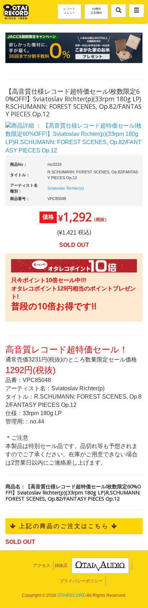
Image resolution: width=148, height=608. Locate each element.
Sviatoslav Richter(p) (65, 188)
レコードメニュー (69, 10)
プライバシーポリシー (81, 580)
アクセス (41, 565)
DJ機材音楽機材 (96, 10)
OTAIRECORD (71, 595)
